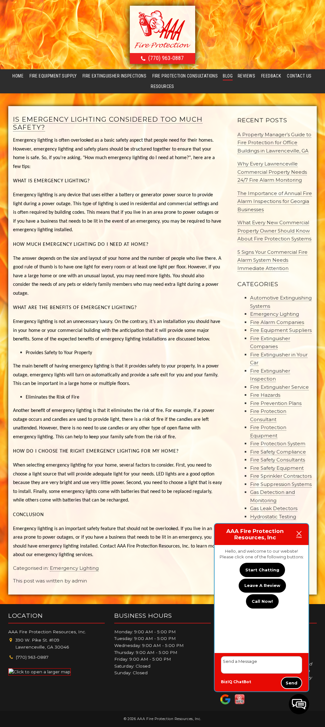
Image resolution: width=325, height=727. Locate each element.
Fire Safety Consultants (277, 460)
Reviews (246, 75)
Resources (162, 86)
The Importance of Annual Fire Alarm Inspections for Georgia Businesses (274, 201)
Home (17, 75)
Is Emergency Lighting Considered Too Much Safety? (107, 123)
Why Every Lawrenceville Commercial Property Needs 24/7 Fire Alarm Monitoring (272, 172)
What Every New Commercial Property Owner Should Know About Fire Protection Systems (274, 230)
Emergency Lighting (74, 568)
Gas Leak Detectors (273, 508)
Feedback (271, 75)
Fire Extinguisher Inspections (114, 75)
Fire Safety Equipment (277, 468)
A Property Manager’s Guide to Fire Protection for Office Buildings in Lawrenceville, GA (274, 142)
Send (291, 682)
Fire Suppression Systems (281, 484)
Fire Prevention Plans (276, 403)
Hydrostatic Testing (273, 517)
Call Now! (262, 601)
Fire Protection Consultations (185, 75)
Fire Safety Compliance (278, 452)
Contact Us (299, 75)
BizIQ (226, 681)
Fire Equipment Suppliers (281, 330)
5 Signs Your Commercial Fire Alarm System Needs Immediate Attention (272, 260)
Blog (228, 75)
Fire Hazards (265, 395)
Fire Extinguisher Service (279, 387)
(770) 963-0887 (166, 58)
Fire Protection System (277, 444)
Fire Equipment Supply (53, 75)
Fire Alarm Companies (277, 322)
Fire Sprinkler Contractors (281, 476)
